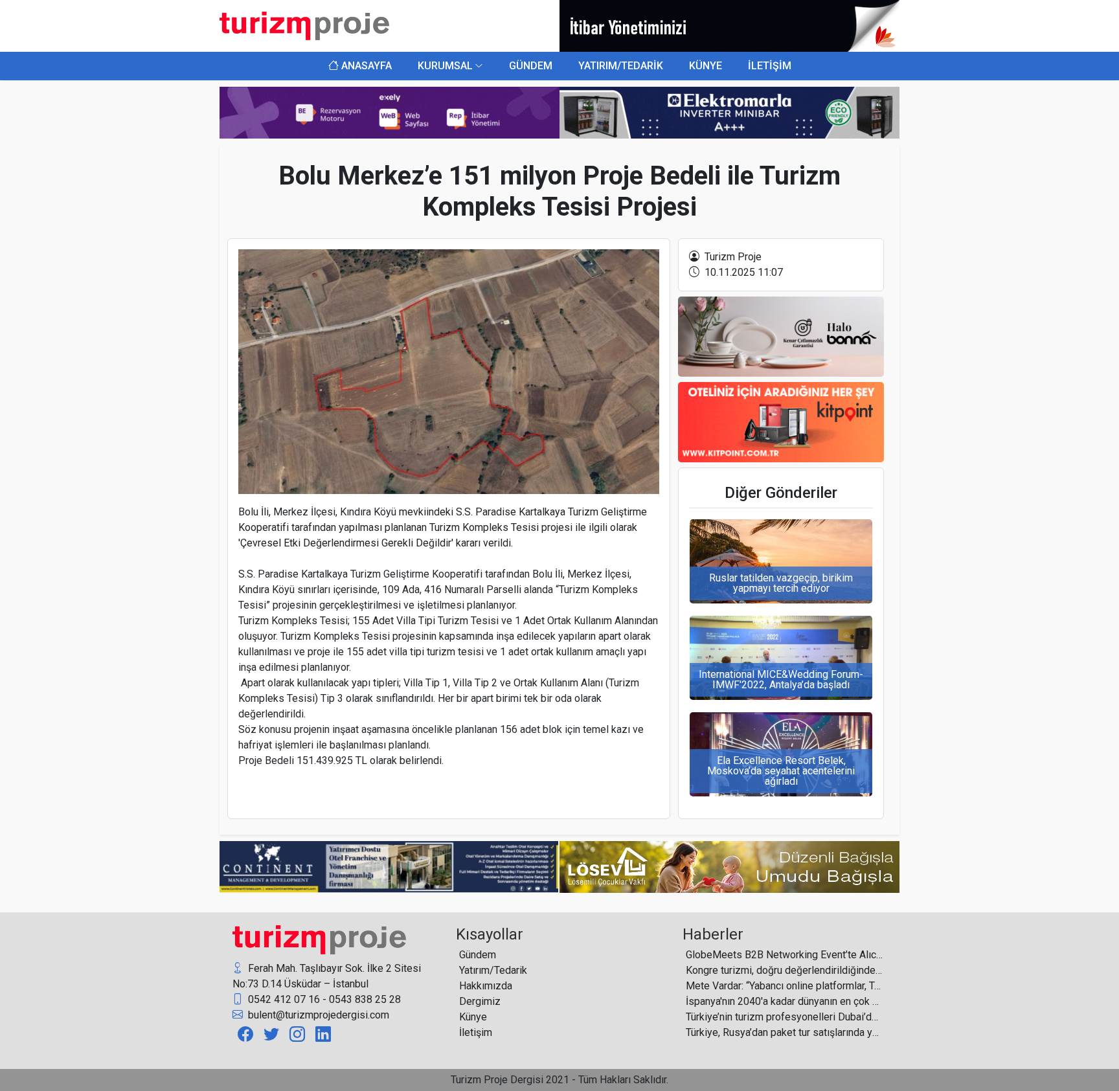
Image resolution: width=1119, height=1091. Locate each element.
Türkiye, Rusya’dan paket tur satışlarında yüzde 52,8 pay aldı (784, 1032)
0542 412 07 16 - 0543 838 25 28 (323, 999)
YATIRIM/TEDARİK (620, 66)
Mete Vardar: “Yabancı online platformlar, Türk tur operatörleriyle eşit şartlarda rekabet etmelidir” (784, 986)
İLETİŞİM (769, 66)
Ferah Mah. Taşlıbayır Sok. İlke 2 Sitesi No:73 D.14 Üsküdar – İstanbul (326, 976)
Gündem (477, 955)
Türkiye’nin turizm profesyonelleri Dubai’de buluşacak (784, 1017)
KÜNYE (705, 66)
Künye (473, 1017)
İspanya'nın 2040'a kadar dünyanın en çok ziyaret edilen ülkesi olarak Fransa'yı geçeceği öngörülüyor (784, 1001)
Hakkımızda (485, 986)
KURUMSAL (445, 66)
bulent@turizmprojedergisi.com (317, 1015)
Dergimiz (480, 1001)
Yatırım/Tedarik (493, 970)
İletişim (475, 1032)
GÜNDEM (530, 66)
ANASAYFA (365, 66)
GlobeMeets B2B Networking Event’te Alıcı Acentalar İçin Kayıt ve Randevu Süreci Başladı (784, 955)
